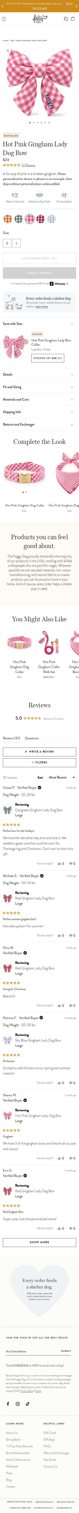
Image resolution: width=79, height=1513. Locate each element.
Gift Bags (49, 1439)
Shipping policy (43, 1508)
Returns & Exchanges (56, 1453)
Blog (8, 1480)
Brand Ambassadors (18, 1453)
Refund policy (44, 1502)
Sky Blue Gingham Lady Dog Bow (38, 1043)
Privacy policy (66, 1502)
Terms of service (20, 1508)
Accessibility (64, 1508)
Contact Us (50, 1466)
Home (6, 41)
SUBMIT (66, 1351)
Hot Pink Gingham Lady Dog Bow (38, 1118)
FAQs (47, 1446)
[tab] (30, 122)
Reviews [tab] (11, 739)
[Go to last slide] (2, 6)
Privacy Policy (26, 1391)
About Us (11, 1433)
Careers (10, 1486)
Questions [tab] (32, 739)
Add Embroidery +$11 (39, 258)
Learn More (42, 306)
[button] (72, 18)
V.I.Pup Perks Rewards (19, 1446)
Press (9, 1473)
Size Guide (50, 1459)
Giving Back (13, 1439)
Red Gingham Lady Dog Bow (34, 901)
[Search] (66, 18)
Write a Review (48, 753)
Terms (38, 1391)
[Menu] (4, 18)
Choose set (48, 358)
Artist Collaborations (18, 1459)
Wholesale (12, 1466)
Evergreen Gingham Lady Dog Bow (39, 813)
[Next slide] (76, 6)
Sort (41, 777)
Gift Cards (50, 1433)
